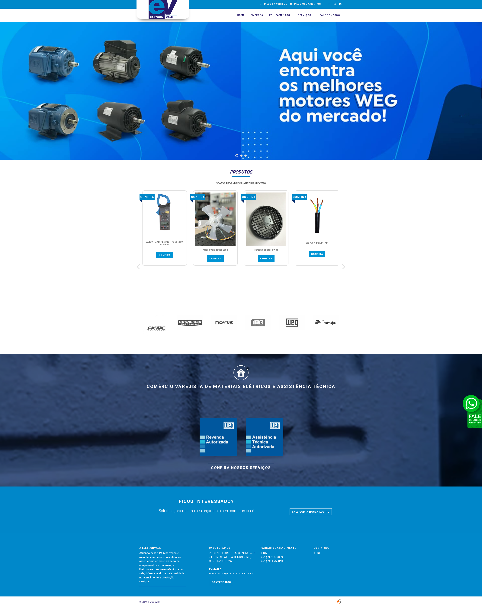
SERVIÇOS (305, 15)
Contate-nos (221, 582)
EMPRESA (257, 15)
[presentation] (138, 267)
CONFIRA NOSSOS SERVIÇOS (241, 467)
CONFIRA (181, 258)
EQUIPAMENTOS (279, 15)
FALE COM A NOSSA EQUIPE (310, 511)
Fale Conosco (330, 15)
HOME (241, 15)
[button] (236, 156)
